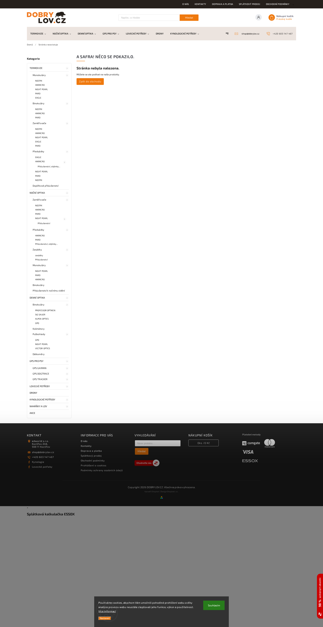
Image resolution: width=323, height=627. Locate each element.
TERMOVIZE (36, 68)
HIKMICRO (40, 85)
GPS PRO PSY (36, 361)
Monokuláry (39, 75)
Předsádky (38, 151)
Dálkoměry (38, 354)
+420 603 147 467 (43, 457)
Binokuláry (38, 103)
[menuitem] (39, 33)
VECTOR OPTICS (42, 348)
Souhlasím (214, 605)
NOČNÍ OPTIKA (37, 192)
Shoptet (155, 491)
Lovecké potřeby (42, 466)
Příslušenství (44, 223)
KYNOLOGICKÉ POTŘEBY (42, 399)
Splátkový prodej (249, 4)
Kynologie (38, 461)
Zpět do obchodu (90, 81)
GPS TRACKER (40, 379)
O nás (185, 4)
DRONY (33, 392)
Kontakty (200, 4)
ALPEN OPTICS (42, 318)
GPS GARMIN (39, 368)
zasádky (39, 255)
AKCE (32, 413)
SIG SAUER (40, 314)
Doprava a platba (222, 4)
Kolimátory (38, 328)
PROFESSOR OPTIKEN (45, 310)
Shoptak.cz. (172, 491)
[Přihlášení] (259, 17)
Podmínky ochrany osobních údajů (102, 470)
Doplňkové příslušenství (45, 185)
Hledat (189, 17)
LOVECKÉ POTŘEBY (40, 386)
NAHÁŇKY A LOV (38, 406)
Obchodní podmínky (278, 4)
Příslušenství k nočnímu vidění (49, 290)
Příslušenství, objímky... (49, 166)
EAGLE (38, 97)
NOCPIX (38, 80)
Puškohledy (39, 334)
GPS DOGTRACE (41, 373)
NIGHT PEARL (41, 89)
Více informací (107, 611)
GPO (37, 323)
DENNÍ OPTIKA (37, 297)
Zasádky (37, 249)
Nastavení (105, 618)
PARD (37, 93)
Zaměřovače (39, 123)
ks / (204, 442)
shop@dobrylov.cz (43, 452)
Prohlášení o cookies (93, 465)
